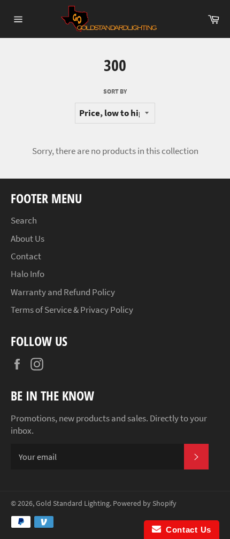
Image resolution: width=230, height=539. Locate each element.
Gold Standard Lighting (73, 503)
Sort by (115, 91)
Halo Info (27, 274)
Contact (26, 256)
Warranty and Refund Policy (63, 292)
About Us (27, 238)
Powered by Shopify (145, 503)
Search (24, 220)
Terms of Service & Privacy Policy (72, 309)
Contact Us (186, 529)
